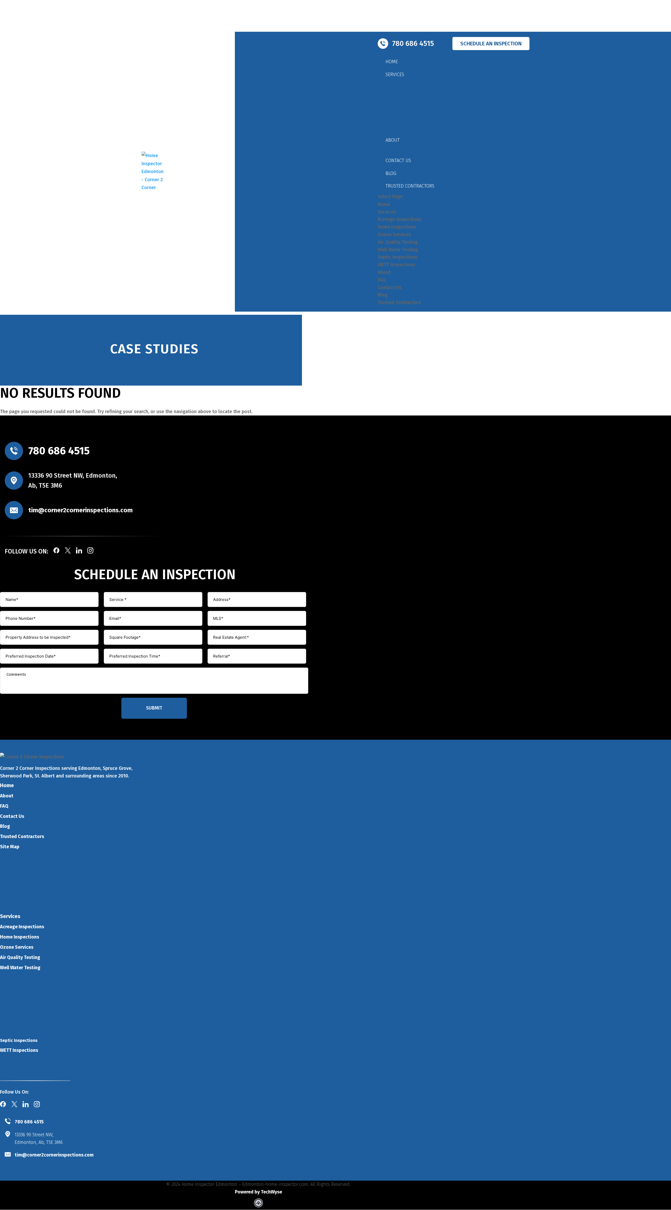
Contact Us (398, 160)
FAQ (389, 150)
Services (395, 74)
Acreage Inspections (407, 84)
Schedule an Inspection (491, 43)
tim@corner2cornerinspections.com (80, 510)
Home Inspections (404, 92)
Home (392, 62)
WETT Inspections (403, 129)
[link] (258, 1204)
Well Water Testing (405, 115)
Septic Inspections (405, 122)
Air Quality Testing (405, 107)
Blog (391, 173)
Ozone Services (401, 99)
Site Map (9, 847)
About (393, 140)
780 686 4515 (59, 451)
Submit (154, 708)
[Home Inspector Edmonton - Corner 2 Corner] (153, 172)
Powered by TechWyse (258, 1192)
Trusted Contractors (410, 186)
